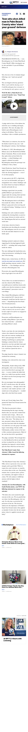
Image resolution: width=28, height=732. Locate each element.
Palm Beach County (6, 14)
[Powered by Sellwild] (24, 615)
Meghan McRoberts (12, 51)
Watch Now (23, 2)
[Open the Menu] (2, 2)
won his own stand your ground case (12, 261)
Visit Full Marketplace (21, 524)
